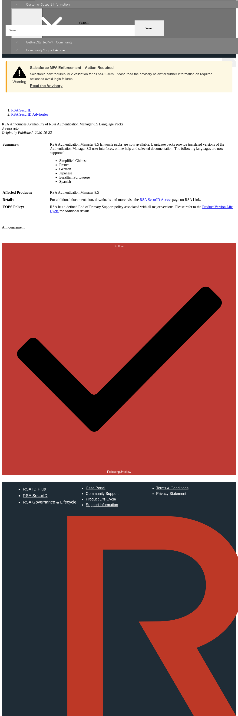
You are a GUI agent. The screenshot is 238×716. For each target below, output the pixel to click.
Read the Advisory (46, 86)
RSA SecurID (35, 495)
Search (149, 28)
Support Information (102, 505)
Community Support (102, 494)
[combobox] (85, 30)
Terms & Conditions (172, 488)
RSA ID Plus (34, 489)
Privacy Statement (171, 494)
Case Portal (95, 488)
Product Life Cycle (101, 499)
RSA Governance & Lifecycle (49, 502)
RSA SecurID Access (155, 200)
